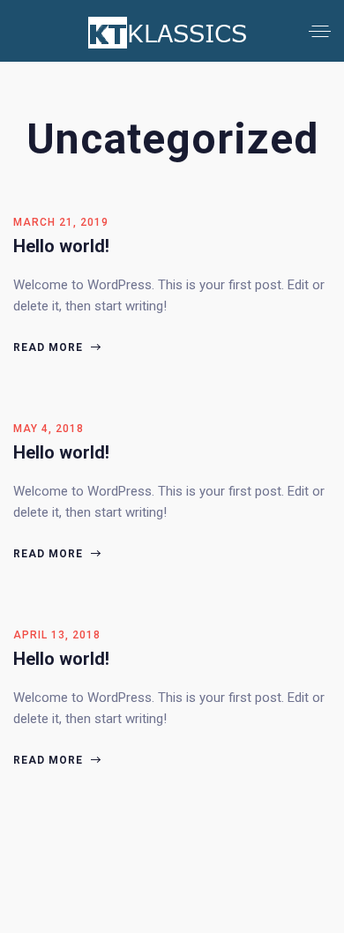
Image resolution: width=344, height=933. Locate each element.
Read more (49, 347)
